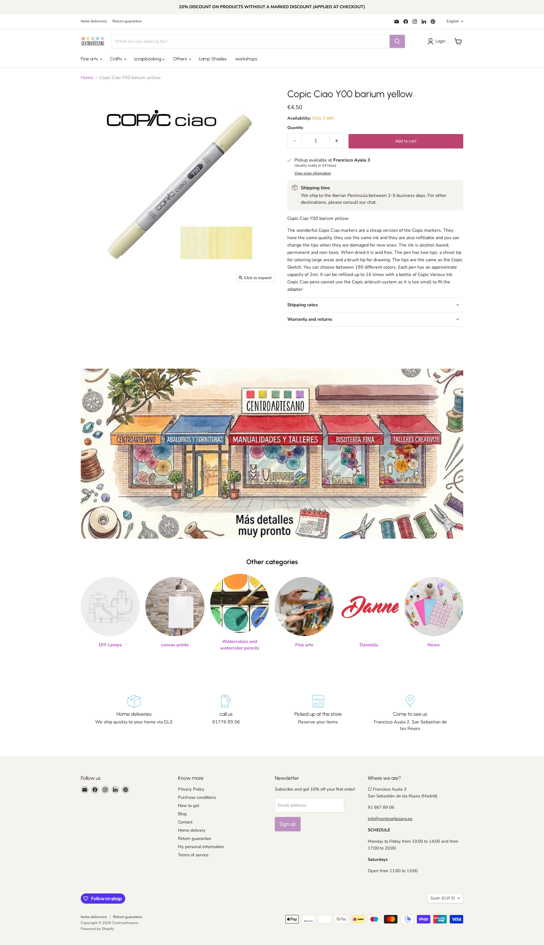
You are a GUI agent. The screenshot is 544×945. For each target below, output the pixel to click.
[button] (438, 41)
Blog (182, 814)
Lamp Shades (213, 58)
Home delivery (191, 830)
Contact (185, 822)
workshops (246, 58)
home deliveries (94, 21)
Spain (442, 898)
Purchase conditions (197, 797)
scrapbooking (148, 58)
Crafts (116, 58)
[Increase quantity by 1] (337, 140)
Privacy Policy (191, 789)
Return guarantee (127, 21)
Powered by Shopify (97, 928)
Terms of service (193, 855)
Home (87, 77)
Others (180, 58)
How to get (188, 805)
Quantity (295, 128)
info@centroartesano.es (390, 818)
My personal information (201, 847)
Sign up (287, 824)
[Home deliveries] (134, 713)
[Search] (397, 41)
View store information (312, 173)
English (453, 21)
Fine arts (90, 58)
